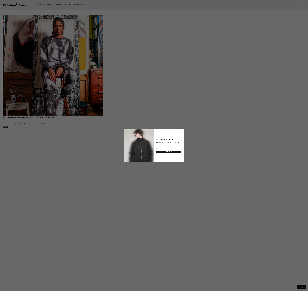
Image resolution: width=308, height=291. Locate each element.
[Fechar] (181, 132)
